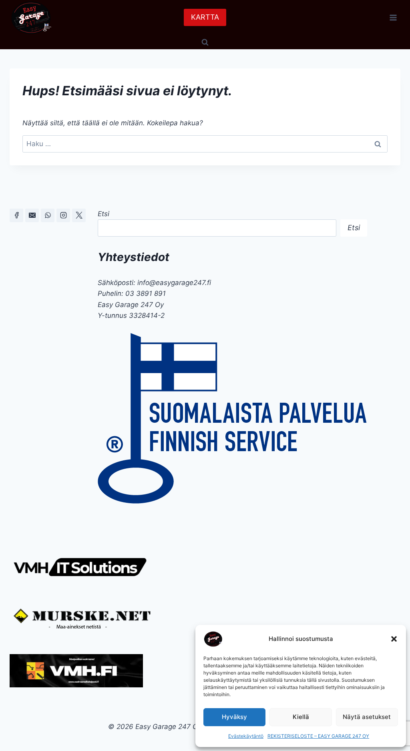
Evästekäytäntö (245, 736)
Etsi (103, 214)
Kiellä (301, 717)
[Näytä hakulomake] (205, 42)
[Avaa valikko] (393, 17)
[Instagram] (63, 215)
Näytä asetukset (367, 717)
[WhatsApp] (47, 215)
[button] (394, 639)
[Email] (32, 215)
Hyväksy (234, 717)
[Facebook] (16, 215)
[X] (79, 215)
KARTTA (205, 17)
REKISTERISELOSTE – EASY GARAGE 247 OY (318, 736)
